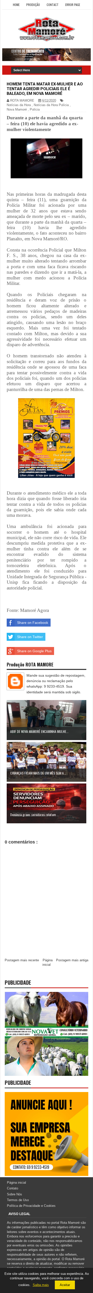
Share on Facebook (32, 623)
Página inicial (16, 1182)
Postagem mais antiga (72, 960)
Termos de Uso (18, 1200)
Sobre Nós (14, 1194)
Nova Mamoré (17, 109)
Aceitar (65, 1285)
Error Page (72, 4)
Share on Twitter (30, 637)
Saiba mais (41, 1285)
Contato (12, 1188)
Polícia (35, 109)
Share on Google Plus (34, 651)
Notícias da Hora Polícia (51, 105)
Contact (53, 4)
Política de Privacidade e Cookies (31, 1206)
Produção (33, 4)
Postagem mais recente (22, 960)
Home (16, 4)
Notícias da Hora (19, 105)
